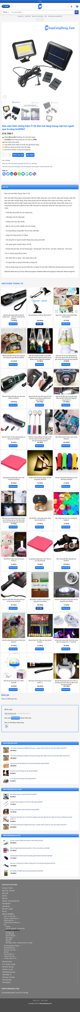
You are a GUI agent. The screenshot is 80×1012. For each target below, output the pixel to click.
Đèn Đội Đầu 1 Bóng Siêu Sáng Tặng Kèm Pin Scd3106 (40, 519)
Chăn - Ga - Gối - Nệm (9, 916)
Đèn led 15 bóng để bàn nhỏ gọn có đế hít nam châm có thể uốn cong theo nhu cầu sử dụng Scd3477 (40, 438)
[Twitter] (8, 174)
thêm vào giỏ (18, 155)
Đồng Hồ (4, 898)
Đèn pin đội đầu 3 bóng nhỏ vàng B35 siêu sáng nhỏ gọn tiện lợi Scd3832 (13, 356)
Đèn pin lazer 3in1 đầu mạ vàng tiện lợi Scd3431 (40, 641)
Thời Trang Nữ (6, 982)
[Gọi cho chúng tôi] (41, 1)
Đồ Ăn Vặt (5, 893)
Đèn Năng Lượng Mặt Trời (55, 16)
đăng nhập (15, 718)
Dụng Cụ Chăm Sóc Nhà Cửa (11, 922)
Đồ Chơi (4, 896)
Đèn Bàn (8, 926)
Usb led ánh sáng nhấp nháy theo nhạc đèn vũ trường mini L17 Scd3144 (66, 641)
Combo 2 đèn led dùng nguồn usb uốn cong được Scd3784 (40, 478)
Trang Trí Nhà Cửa (9, 954)
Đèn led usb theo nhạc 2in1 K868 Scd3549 (14, 682)
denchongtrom (36, 166)
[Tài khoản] (71, 6)
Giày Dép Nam (6, 903)
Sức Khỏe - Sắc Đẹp (7, 967)
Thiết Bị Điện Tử (6, 974)
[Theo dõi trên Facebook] (39, 1)
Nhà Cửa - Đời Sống (37, 16)
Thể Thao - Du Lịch (7, 969)
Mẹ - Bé (4, 911)
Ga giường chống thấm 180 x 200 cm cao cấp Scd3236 (40, 560)
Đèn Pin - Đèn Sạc (10, 935)
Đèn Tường (9, 939)
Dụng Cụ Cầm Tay (8, 920)
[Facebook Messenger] (23, 174)
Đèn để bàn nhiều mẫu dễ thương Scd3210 (14, 560)
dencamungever (16, 166)
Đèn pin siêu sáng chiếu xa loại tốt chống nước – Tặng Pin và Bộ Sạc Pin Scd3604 (13, 317)
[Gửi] (77, 12)
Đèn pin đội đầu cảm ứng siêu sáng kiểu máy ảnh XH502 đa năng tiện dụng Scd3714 (66, 398)
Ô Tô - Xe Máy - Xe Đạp (8, 964)
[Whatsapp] (19, 174)
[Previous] (6, 61)
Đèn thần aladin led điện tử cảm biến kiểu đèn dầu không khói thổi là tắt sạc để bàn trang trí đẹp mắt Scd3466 (40, 357)
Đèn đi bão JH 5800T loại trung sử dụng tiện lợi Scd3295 (40, 600)
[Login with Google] (6, 726)
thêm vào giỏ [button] (13, 323)
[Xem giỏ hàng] (77, 6)
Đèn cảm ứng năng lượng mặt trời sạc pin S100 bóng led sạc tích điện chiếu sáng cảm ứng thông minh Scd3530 (13, 520)
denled (42, 166)
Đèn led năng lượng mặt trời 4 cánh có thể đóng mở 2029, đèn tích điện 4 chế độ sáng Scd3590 (66, 682)
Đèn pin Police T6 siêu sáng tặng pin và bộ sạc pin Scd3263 (13, 438)
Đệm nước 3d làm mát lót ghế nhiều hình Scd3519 (66, 316)
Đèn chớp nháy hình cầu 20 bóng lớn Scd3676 (66, 519)
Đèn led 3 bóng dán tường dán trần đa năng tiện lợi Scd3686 (66, 600)
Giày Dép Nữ (5, 906)
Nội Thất (6, 952)
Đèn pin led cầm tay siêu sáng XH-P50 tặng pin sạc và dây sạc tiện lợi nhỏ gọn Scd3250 (40, 398)
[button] (6, 6)
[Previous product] (41, 19)
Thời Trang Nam (7, 980)
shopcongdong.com (45, 1003)
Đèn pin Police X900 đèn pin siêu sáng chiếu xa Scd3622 (13, 397)
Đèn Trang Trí (9, 937)
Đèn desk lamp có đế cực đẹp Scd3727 (40, 315)
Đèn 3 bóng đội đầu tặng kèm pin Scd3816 (66, 560)
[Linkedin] (11, 174)
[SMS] (27, 174)
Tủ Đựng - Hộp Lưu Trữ (10, 958)
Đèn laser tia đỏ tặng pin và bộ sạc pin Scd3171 (40, 682)
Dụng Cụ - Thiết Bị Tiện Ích (11, 918)
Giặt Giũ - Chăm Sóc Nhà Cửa (10, 901)
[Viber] (34, 174)
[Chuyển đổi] (77, 888)
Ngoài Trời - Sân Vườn (10, 950)
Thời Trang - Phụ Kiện (8, 977)
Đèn (45, 16)
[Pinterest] (15, 174)
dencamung (8, 166)
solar (51, 166)
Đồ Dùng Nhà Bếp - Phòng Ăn (11, 945)
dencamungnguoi (26, 166)
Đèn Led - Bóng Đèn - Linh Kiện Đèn (15, 928)
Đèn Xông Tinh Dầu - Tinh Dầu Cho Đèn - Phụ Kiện (19, 943)
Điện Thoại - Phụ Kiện (8, 890)
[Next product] (38, 19)
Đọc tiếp (39, 323)
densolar (46, 166)
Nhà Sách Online (7, 961)
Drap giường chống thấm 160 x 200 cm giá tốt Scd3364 (13, 478)
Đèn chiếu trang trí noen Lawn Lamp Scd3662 (66, 438)
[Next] (74, 61)
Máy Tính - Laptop (7, 909)
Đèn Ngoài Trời (10, 932)
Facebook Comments (24, 713)
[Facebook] (4, 174)
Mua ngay (30, 155)
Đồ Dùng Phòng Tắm (9, 948)
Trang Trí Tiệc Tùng (9, 956)
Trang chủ (20, 16)
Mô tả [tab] (5, 187)
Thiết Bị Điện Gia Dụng (8, 972)
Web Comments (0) (10, 713)
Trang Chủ (36, 1000)
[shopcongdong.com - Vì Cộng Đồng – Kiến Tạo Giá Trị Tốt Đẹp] (40, 6)
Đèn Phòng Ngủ (10, 934)
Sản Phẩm (27, 16)
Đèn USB (8, 941)
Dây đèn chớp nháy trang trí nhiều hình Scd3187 (13, 641)
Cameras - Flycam (7, 888)
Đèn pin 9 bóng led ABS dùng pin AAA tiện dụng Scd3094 (66, 478)
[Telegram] (30, 174)
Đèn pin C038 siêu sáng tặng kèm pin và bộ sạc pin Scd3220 (14, 600)
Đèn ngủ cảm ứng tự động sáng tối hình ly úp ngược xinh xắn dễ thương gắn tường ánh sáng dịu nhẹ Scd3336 (66, 357)
